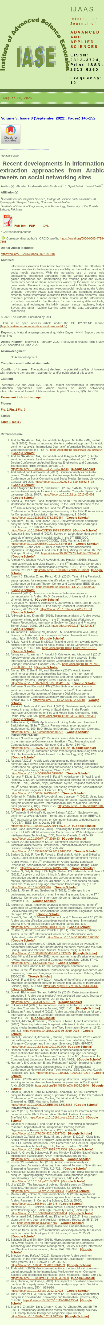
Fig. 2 (13, 409)
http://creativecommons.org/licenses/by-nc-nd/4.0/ (33, 326)
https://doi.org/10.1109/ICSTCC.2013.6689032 (65, 586)
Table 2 (16, 421)
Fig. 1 (5, 409)
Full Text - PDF (24, 225)
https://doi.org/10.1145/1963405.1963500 (73, 937)
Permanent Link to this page (21, 397)
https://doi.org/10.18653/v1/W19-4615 (35, 793)
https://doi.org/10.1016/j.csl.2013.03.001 (68, 494)
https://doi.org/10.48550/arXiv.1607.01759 (37, 1159)
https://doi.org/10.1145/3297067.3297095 (37, 773)
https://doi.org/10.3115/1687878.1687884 (37, 517)
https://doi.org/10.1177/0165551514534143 (70, 986)
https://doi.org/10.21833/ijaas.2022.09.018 (28, 253)
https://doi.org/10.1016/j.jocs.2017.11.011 (66, 609)
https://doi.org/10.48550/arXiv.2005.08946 (62, 1085)
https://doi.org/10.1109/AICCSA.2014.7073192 (40, 825)
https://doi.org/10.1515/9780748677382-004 (39, 1213)
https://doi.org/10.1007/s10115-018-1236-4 (50, 1300)
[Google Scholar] (23, 453)
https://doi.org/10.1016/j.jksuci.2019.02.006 (38, 1046)
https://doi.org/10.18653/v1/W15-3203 (44, 868)
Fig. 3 (22, 409)
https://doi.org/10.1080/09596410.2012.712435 (41, 953)
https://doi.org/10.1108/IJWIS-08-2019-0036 (51, 1030)
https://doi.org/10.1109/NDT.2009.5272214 (63, 1072)
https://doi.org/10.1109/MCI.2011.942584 (37, 1316)
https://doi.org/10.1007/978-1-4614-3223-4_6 (70, 553)
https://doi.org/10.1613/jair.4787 (37, 1222)
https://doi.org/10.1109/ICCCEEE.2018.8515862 (41, 1104)
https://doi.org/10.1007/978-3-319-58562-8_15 (64, 481)
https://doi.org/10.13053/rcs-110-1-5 (34, 1203)
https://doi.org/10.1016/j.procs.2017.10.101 (56, 1117)
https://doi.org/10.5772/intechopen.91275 (37, 731)
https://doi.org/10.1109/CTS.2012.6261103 (38, 1265)
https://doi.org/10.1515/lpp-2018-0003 (35, 1181)
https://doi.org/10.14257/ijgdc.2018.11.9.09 (38, 926)
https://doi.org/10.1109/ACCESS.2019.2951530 (41, 530)
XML (46, 225)
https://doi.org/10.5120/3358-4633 (32, 962)
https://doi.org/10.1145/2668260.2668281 (59, 699)
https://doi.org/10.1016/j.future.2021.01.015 (69, 648)
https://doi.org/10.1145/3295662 (31, 887)
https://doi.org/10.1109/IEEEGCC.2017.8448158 (41, 543)
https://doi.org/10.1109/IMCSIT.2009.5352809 (40, 1277)
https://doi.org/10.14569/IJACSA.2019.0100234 (41, 851)
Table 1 (6, 421)
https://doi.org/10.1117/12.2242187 (73, 625)
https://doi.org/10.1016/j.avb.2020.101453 (37, 1190)
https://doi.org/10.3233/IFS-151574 (33, 1002)
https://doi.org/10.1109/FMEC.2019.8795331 (67, 715)
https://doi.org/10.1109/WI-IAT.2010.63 (35, 838)
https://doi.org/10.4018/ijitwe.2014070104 (76, 449)
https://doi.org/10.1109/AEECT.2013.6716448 (40, 468)
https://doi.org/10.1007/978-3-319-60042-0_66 (40, 683)
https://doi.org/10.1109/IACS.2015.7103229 (61, 570)
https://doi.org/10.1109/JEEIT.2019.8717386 (39, 1149)
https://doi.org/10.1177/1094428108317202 (38, 1133)
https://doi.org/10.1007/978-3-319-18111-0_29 (40, 747)
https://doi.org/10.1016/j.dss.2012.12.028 (37, 1290)
